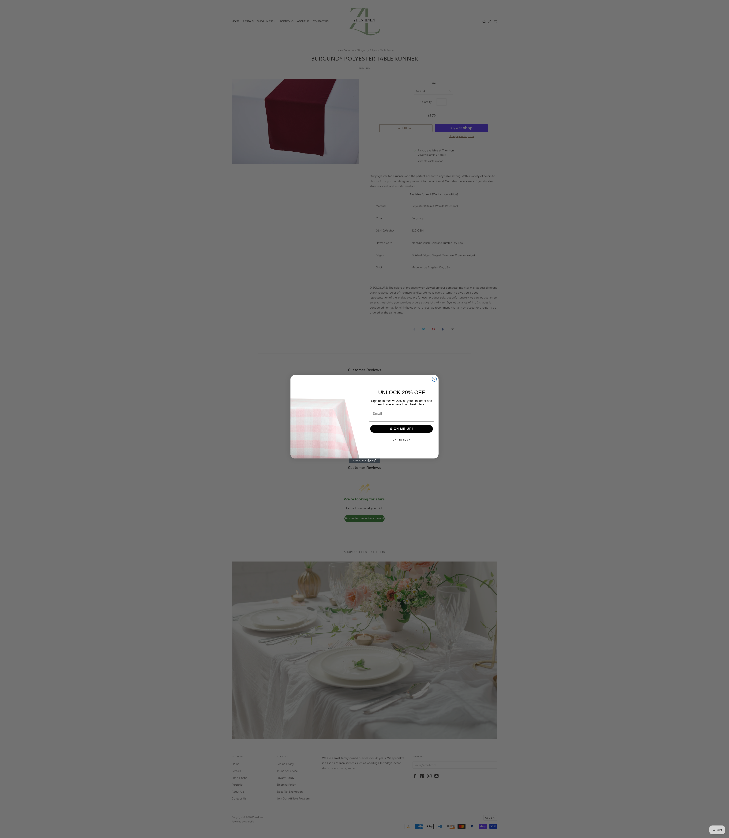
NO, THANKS (402, 440)
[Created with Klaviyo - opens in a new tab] (364, 460)
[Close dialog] (434, 379)
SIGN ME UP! (401, 428)
